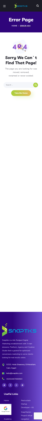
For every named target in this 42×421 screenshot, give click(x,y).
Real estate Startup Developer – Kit (27, 404)
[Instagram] (16, 385)
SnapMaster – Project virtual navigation (26, 415)
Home (14, 26)
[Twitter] (4, 385)
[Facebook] (10, 385)
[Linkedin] (22, 385)
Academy (8, 419)
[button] (37, 6)
